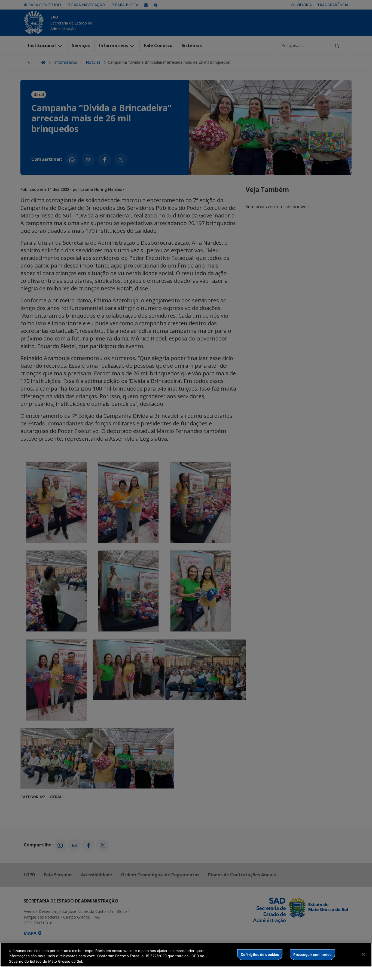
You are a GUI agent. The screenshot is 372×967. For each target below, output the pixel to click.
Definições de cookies (260, 954)
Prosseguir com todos (312, 954)
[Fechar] (363, 954)
